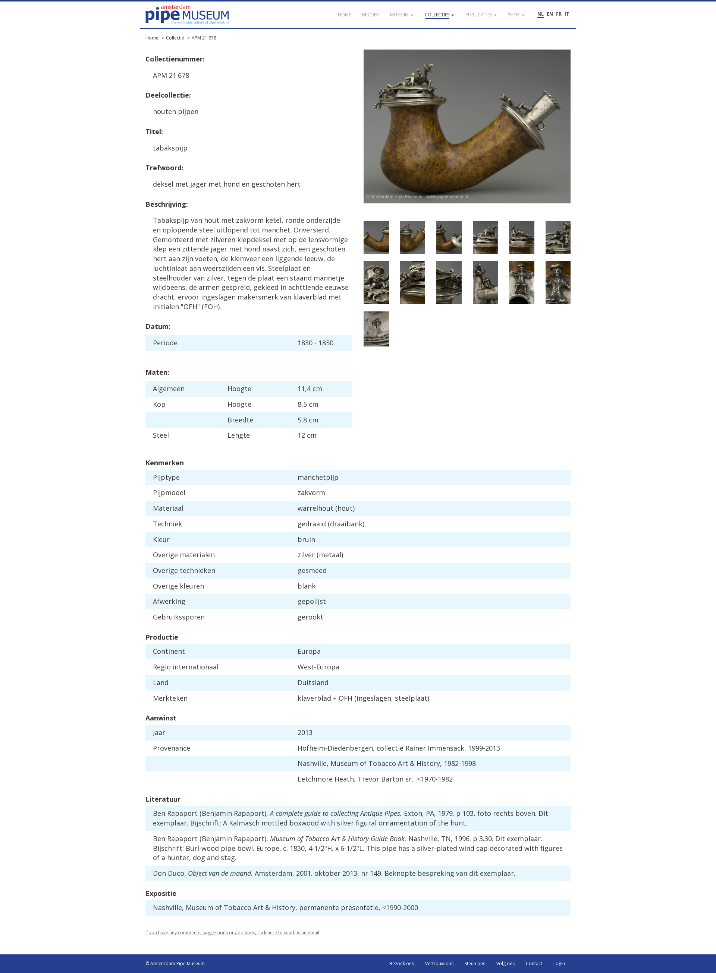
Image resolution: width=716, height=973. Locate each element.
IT (567, 14)
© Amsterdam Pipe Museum (175, 963)
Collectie (175, 38)
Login (559, 963)
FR (559, 14)
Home (151, 38)
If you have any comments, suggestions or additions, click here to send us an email (232, 932)
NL (540, 14)
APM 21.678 (204, 38)
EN (550, 14)
